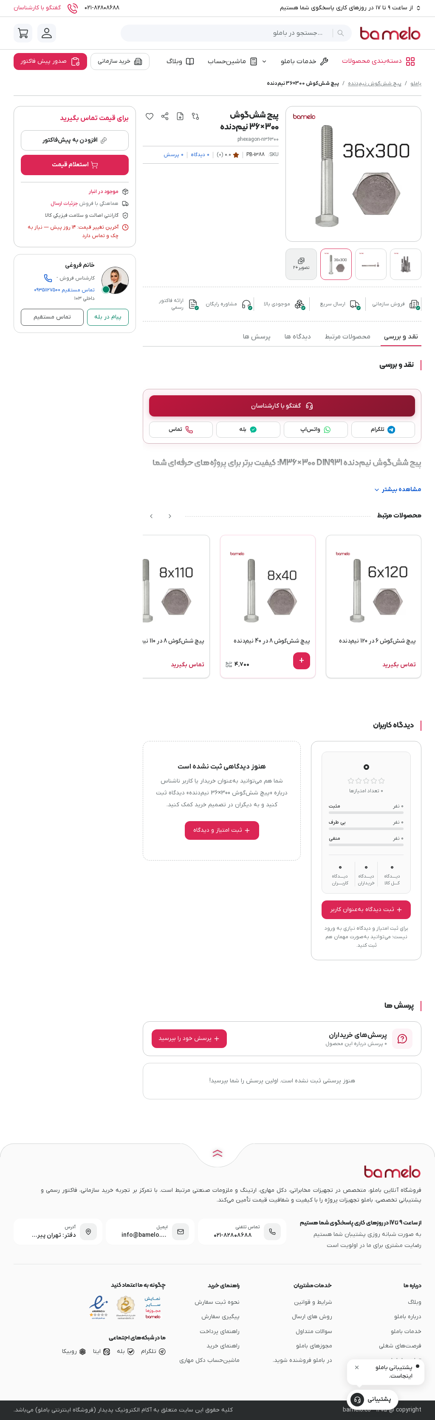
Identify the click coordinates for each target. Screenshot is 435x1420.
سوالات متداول (314, 1332)
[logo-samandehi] (125, 1307)
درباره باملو (407, 1317)
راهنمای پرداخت (220, 1332)
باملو (415, 83)
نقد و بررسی (401, 337)
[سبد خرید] (23, 33)
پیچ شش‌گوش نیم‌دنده (374, 83)
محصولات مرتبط (347, 337)
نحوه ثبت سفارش (217, 1302)
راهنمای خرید (223, 1346)
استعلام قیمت (70, 165)
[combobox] (228, 33)
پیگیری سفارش (220, 1317)
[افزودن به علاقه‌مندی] (149, 116)
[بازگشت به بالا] (217, 1154)
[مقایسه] (195, 116)
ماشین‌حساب (227, 61)
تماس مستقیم (64, 290)
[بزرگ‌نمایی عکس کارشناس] (115, 280)
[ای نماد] (153, 1307)
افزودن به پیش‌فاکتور (70, 140)
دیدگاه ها (297, 337)
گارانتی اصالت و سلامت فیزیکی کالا (82, 215)
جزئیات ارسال (64, 203)
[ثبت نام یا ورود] (46, 33)
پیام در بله (107, 317)
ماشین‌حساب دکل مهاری (209, 1360)
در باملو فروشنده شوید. (302, 1360)
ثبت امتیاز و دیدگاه (217, 830)
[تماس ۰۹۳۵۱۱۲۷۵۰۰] (48, 278)
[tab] (301, 264)
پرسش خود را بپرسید (185, 1038)
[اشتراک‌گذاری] (165, 116)
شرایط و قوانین (313, 1302)
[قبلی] (169, 516)
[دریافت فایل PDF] (180, 116)
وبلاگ (174, 61)
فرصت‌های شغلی (400, 1346)
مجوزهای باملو (314, 1346)
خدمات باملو (298, 61)
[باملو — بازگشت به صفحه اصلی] (390, 33)
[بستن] (357, 1367)
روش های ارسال (312, 1317)
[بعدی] (151, 516)
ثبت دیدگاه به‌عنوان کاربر (362, 910)
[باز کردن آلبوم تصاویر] (353, 174)
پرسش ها (257, 337)
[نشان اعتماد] (98, 1307)
